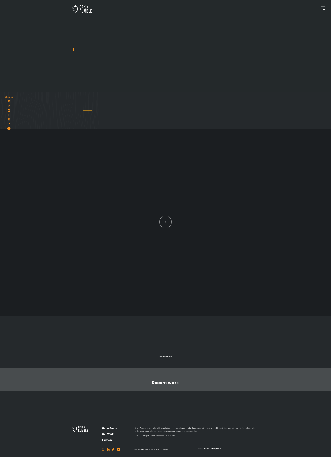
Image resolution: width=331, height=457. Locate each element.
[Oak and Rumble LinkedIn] (108, 450)
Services (107, 440)
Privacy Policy (216, 448)
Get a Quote (109, 428)
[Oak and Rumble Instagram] (103, 450)
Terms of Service (203, 448)
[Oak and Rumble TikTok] (113, 450)
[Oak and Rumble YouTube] (118, 450)
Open (323, 8)
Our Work (108, 434)
